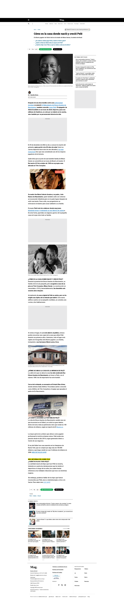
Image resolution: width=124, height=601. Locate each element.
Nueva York (60, 23)
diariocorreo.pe (73, 596)
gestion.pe (51, 596)
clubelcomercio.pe (42, 596)
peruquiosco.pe (82, 596)
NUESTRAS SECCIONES (79, 566)
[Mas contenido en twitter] (62, 585)
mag (88, 596)
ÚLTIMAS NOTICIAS (81, 57)
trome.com (65, 596)
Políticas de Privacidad (57, 569)
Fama (76, 577)
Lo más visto (33, 501)
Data (85, 573)
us (75, 573)
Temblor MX (82, 23)
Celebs (34, 496)
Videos (86, 569)
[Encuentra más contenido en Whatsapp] (36, 49)
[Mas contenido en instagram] (65, 585)
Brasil (39, 496)
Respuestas (78, 569)
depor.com (58, 596)
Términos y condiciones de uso (59, 566)
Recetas (86, 581)
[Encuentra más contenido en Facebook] (29, 49)
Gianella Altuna (34, 95)
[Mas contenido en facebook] (58, 585)
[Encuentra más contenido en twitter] (33, 49)
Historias (77, 585)
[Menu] (29, 20)
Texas (55, 23)
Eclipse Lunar (70, 23)
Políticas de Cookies (57, 572)
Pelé (30, 496)
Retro (85, 577)
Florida (46, 23)
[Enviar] (28, 24)
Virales (76, 581)
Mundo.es (60, 427)
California (51, 23)
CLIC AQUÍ (46, 482)
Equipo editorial (33, 571)
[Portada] (33, 569)
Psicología (76, 23)
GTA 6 (65, 23)
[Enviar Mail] (29, 95)
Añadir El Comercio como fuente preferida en (77, 29)
